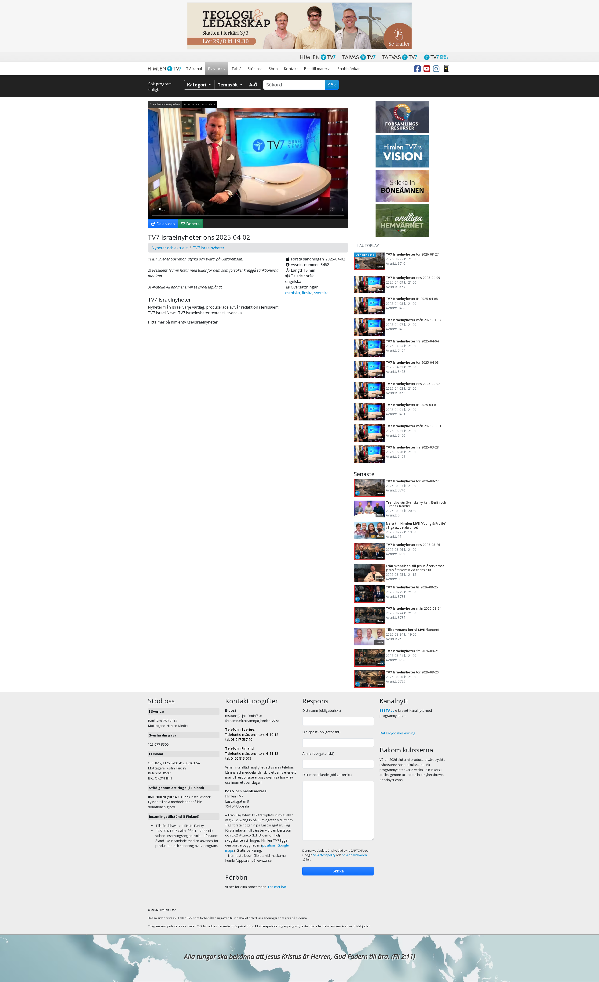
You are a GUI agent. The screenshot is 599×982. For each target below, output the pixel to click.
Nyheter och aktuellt (170, 247)
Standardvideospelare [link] (165, 104)
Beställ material (317, 68)
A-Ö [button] (253, 85)
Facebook (418, 68)
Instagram (437, 68)
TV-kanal (194, 68)
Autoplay (369, 245)
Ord (446, 68)
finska (307, 292)
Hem (165, 68)
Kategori (197, 85)
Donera (192, 223)
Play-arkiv (216, 68)
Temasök (228, 85)
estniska (292, 292)
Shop (273, 68)
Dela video (165, 223)
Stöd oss (255, 68)
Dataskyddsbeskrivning (397, 733)
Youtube (428, 68)
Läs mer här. (277, 887)
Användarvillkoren (354, 855)
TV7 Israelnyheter (208, 247)
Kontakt (291, 68)
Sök (332, 85)
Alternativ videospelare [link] (199, 104)
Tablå (236, 68)
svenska (321, 292)
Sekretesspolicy (324, 855)
